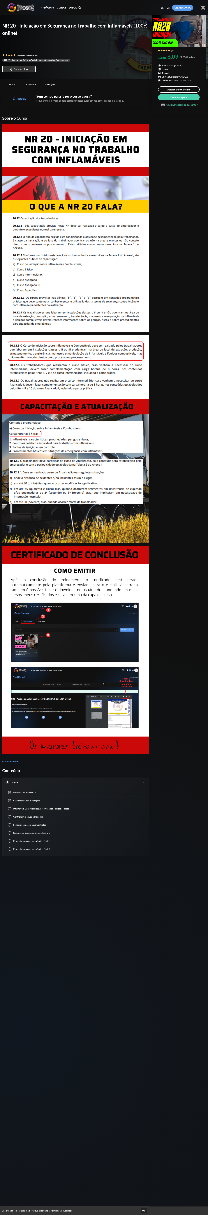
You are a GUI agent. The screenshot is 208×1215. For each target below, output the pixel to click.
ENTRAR (165, 7)
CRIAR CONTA (183, 7)
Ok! (144, 1211)
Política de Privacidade (61, 1210)
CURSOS (62, 7)
